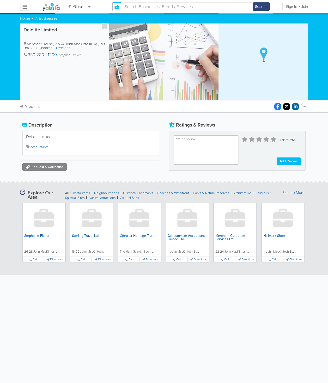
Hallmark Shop (274, 235)
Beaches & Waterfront (173, 193)
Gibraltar (79, 6)
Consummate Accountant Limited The (186, 237)
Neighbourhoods (106, 193)
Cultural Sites (129, 197)
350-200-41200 (42, 55)
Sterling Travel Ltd (85, 235)
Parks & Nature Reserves (211, 193)
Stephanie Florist (36, 235)
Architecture (242, 193)
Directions (62, 48)
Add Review (289, 161)
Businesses (48, 18)
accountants (39, 147)
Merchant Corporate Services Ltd (230, 237)
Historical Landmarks (138, 193)
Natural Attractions (102, 197)
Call (35, 259)
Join (304, 6)
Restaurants (81, 193)
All (67, 193)
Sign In (291, 6)
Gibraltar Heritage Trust (137, 235)
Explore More (293, 193)
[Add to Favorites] (104, 26)
